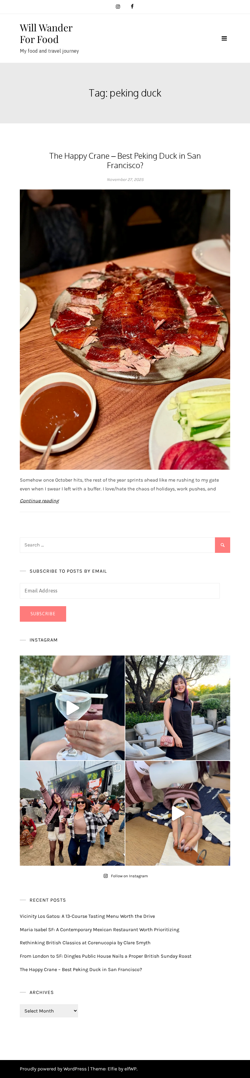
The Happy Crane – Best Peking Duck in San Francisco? (125, 160)
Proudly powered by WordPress (54, 1069)
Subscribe (42, 613)
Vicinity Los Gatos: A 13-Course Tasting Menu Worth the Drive (87, 916)
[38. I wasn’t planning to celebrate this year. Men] (177, 708)
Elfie (112, 1069)
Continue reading (39, 501)
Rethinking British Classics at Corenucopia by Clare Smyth (85, 942)
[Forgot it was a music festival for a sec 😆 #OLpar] (177, 813)
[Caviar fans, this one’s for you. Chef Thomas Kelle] (72, 708)
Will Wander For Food (46, 33)
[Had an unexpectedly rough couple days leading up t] (72, 813)
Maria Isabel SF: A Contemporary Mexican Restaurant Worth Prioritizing (99, 929)
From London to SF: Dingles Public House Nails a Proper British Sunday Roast (105, 956)
